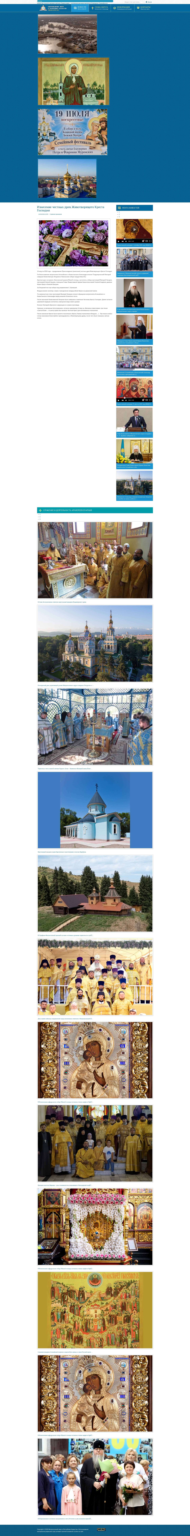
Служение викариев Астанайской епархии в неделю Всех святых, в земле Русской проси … (65, 1352)
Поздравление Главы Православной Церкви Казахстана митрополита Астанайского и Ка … (133, 466)
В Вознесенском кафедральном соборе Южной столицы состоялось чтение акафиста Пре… (65, 1102)
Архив (150, 2)
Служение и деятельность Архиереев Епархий (67, 510)
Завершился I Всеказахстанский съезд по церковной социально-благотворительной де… (132, 274)
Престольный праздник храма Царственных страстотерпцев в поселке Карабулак (62, 852)
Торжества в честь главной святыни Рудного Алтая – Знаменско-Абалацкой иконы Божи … (65, 768)
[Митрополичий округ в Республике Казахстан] (53, 8)
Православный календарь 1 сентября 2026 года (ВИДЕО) (134, 245)
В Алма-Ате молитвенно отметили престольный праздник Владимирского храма (62, 602)
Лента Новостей (130, 208)
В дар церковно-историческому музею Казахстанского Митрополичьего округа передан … (133, 310)
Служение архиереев (56, 214)
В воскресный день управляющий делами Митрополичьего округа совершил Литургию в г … (66, 685)
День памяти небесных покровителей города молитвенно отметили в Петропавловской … (65, 1019)
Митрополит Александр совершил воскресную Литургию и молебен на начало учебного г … (134, 498)
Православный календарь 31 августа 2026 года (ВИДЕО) (134, 404)
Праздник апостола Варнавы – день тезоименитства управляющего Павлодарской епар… (65, 1185)
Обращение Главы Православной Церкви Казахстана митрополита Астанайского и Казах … (133, 342)
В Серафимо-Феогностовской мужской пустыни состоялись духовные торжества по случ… (66, 935)
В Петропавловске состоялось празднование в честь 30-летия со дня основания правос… (65, 1519)
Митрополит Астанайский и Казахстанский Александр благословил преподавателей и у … (133, 373)
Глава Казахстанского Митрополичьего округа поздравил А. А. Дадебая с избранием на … (134, 434)
